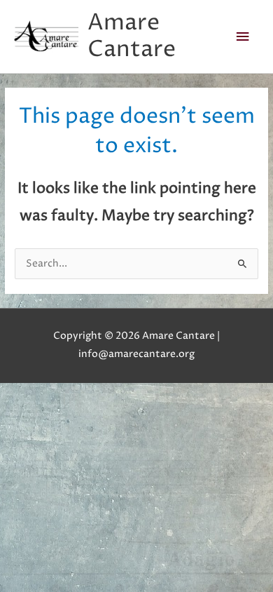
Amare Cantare (132, 36)
